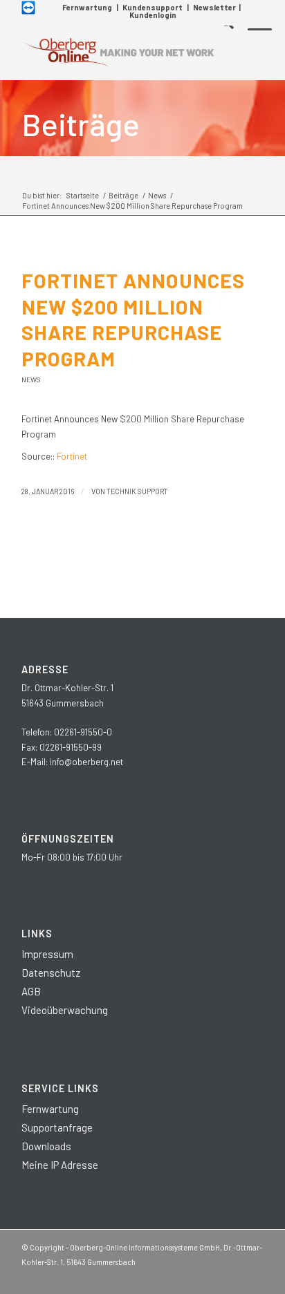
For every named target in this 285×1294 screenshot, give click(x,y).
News (31, 379)
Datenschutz (50, 972)
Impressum (47, 954)
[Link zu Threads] (232, 1276)
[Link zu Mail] (253, 1276)
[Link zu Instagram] (191, 1276)
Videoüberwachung (64, 1010)
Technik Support (137, 491)
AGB (31, 991)
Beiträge (80, 123)
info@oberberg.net (86, 761)
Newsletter (214, 7)
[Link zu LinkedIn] (211, 1276)
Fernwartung (87, 7)
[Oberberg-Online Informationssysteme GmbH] (118, 52)
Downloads (46, 1146)
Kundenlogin (152, 14)
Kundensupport (152, 7)
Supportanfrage (57, 1127)
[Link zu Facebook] (170, 1276)
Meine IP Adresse (59, 1165)
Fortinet (72, 456)
